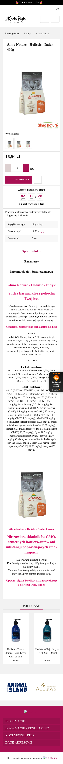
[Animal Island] (17, 687)
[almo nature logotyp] (48, 125)
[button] (31, 721)
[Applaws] (45, 687)
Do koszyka (22, 179)
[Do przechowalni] (38, 180)
